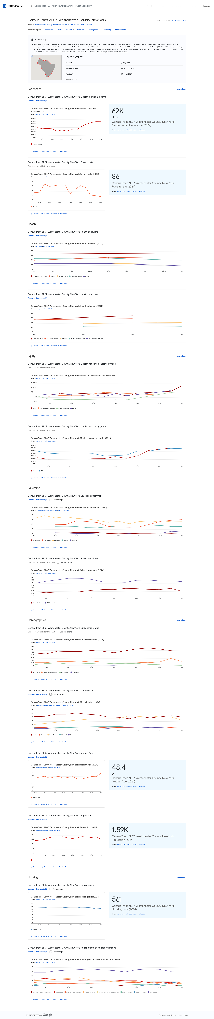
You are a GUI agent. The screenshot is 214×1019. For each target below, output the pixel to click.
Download (36, 151)
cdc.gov (39, 246)
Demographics (94, 29)
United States (67, 24)
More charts (181, 89)
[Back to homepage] (4, 6)
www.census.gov (71, 79)
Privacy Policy (183, 1015)
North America (80, 24)
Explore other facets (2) (37, 101)
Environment (120, 29)
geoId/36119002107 (179, 20)
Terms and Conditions (167, 1015)
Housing (107, 29)
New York (57, 24)
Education (80, 29)
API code (46, 151)
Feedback (207, 6)
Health (59, 29)
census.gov (40, 114)
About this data (50, 114)
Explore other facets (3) (37, 694)
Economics (48, 29)
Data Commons (15, 6)
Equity (69, 29)
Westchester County (43, 24)
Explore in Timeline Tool (60, 151)
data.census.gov (51, 510)
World (89, 24)
